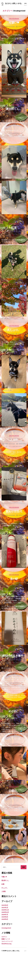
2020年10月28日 (22, 334)
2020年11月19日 (22, 231)
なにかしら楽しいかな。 (14, 3)
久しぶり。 (14, 329)
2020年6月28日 (22, 582)
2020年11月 (5, 910)
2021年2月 (5, 905)
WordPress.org (6, 943)
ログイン (4, 936)
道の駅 (14, 578)
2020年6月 (5, 917)
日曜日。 (14, 790)
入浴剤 (14, 439)
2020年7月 (5, 914)
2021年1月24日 (22, 112)
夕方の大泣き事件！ (14, 655)
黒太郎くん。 (14, 108)
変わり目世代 (14, 511)
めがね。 (13, 711)
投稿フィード (6, 939)
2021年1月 (5, 907)
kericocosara (11, 26)
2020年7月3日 (22, 515)
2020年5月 (5, 919)
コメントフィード (7, 941)
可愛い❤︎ (14, 22)
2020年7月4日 (22, 443)
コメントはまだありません (15, 29)
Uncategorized (14, 18)
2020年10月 (5, 912)
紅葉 (14, 227)
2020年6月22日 (22, 659)
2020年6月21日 (22, 794)
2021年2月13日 (22, 26)
